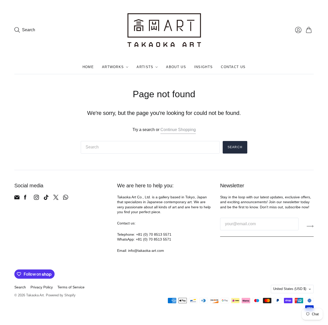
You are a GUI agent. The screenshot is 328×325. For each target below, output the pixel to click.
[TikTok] (46, 198)
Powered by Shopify (61, 295)
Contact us (233, 67)
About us (176, 67)
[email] (16, 198)
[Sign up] (310, 226)
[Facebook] (25, 198)
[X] (55, 198)
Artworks (113, 67)
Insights (203, 67)
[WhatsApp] (65, 198)
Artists (145, 67)
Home (88, 67)
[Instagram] (36, 198)
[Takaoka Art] (164, 30)
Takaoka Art (35, 295)
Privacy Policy (41, 287)
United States (289, 289)
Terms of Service (71, 287)
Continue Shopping (178, 129)
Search (235, 147)
